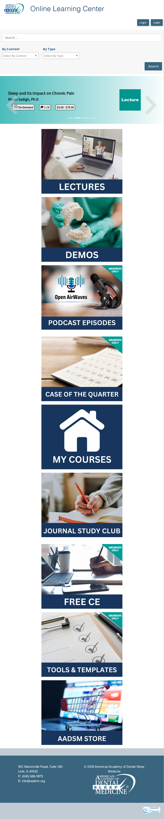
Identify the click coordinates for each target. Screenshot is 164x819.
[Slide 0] (70, 118)
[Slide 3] (93, 118)
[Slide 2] (86, 118)
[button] (12, 100)
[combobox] (22, 56)
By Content (11, 49)
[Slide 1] (78, 118)
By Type (49, 49)
